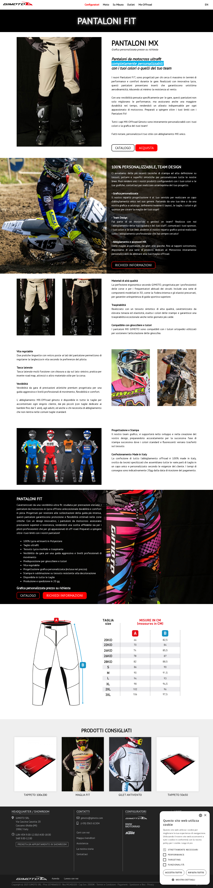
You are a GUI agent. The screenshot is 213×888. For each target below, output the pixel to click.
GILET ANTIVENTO (130, 795)
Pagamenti (123, 884)
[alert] (185, 848)
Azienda (55, 878)
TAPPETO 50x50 (178, 795)
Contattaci (82, 854)
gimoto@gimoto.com (92, 818)
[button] (184, 879)
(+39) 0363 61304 (90, 823)
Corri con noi (83, 832)
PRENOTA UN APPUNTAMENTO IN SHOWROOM (42, 844)
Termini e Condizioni (106, 884)
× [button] (205, 815)
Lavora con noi (71, 878)
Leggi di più (187, 843)
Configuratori (92, 4)
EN (206, 4)
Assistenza (82, 843)
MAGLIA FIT (83, 795)
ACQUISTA (146, 148)
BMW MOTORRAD (132, 825)
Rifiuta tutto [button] (196, 872)
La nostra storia (85, 848)
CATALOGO (123, 148)
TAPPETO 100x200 (35, 795)
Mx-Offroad (145, 4)
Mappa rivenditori (86, 838)
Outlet (131, 4)
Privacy (150, 884)
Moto (106, 4)
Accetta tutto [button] (173, 872)
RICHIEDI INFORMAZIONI (133, 265)
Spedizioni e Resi (137, 884)
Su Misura (118, 4)
